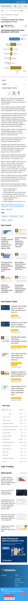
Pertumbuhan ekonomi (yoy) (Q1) (10, 426)
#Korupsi (10, 220)
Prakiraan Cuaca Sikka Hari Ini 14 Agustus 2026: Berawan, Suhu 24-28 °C (18, 309)
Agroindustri (18, 578)
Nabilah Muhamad (8, 25)
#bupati (4, 220)
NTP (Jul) (5, 461)
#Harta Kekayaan (14, 216)
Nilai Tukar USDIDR (7, 436)
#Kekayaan (4, 216)
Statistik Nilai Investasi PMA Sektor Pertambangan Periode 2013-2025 (19, 340)
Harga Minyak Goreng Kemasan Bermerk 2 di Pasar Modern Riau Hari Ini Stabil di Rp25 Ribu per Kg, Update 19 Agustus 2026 (8, 504)
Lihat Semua (23, 473)
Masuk (20, 6)
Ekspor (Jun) (5, 452)
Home (2, 14)
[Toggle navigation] (25, 6)
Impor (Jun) (5, 455)
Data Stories (9, 14)
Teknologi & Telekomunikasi (19, 346)
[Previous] (24, 10)
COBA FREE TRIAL (9, 598)
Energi (16, 584)
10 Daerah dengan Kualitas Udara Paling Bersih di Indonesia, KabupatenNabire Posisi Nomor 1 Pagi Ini (8, 481)
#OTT (21, 216)
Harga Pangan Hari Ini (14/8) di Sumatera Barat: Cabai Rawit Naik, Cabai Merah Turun (18, 390)
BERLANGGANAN (9, 596)
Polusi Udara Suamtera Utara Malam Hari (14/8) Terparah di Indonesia (19, 357)
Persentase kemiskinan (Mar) (9, 429)
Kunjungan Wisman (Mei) (8, 458)
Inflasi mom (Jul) (6, 420)
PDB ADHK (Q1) (6, 439)
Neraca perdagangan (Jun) (9, 442)
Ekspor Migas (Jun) (7, 445)
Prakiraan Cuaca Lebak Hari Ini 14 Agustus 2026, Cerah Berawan (19, 325)
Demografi (15, 14)
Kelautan (17, 585)
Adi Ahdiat (8, 209)
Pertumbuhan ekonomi (8, 423)
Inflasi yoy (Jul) (6, 417)
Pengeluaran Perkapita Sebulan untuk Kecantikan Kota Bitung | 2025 (8, 528)
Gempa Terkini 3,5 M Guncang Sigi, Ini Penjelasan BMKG (7, 492)
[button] (21, 1)
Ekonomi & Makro (16, 379)
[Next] (27, 10)
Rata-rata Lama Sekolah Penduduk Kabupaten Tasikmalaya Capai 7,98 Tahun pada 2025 (8, 517)
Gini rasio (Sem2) (6, 432)
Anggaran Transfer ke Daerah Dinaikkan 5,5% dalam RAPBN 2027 (19, 374)
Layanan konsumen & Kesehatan (16, 364)
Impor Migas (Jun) (7, 448)
